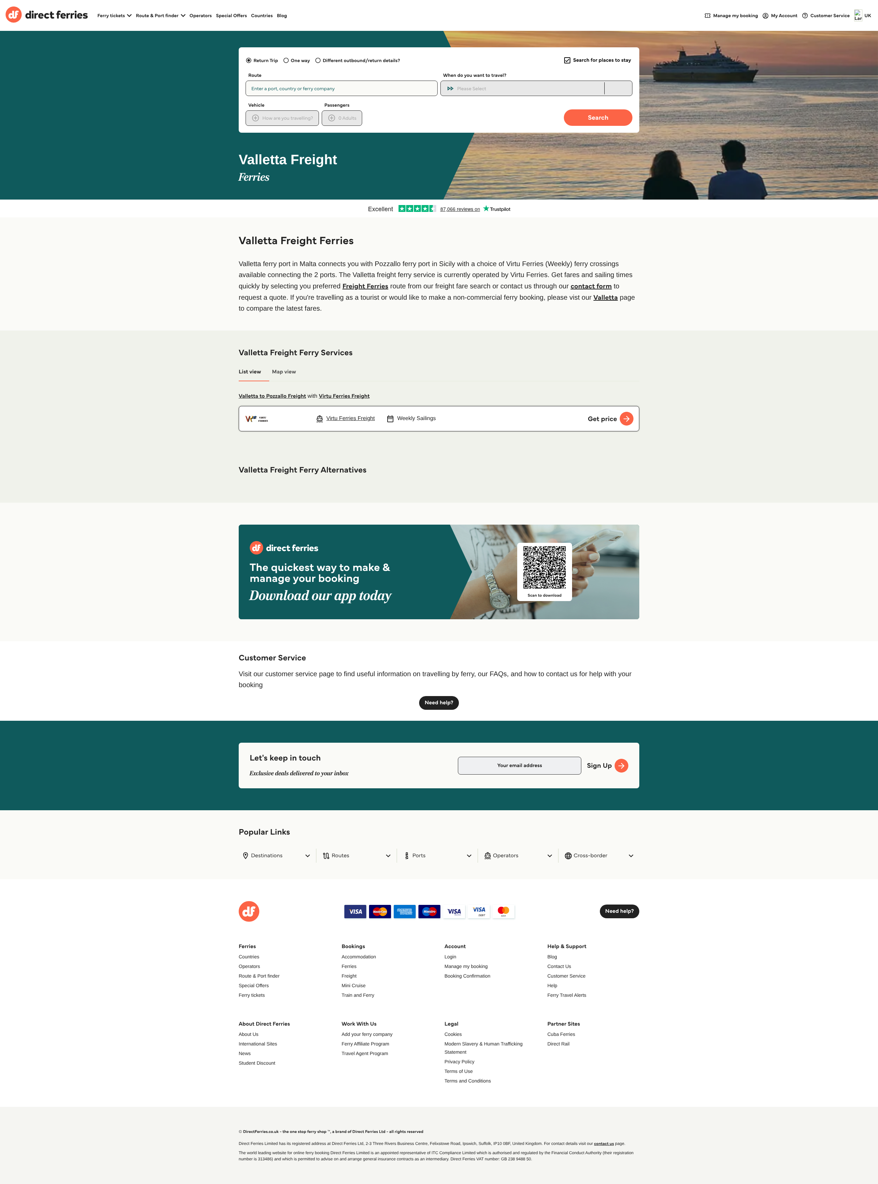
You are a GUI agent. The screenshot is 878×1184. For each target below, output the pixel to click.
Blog (282, 15)
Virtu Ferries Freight (344, 396)
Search (598, 117)
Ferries (349, 966)
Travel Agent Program (365, 1053)
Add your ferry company (367, 1034)
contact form (591, 286)
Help (552, 985)
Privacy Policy (459, 1061)
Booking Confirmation (467, 976)
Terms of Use (458, 1071)
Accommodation (359, 956)
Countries (262, 15)
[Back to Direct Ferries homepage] (46, 15)
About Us (249, 1034)
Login (450, 956)
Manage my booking (466, 966)
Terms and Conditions (467, 1081)
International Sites (258, 1044)
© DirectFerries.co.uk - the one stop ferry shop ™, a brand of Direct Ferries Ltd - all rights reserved (331, 1131)
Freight (349, 976)
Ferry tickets (252, 995)
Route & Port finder (259, 976)
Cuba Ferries (561, 1034)
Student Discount (257, 1063)
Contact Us (559, 966)
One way (300, 60)
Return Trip (265, 60)
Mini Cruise (354, 985)
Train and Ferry (358, 995)
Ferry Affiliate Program (365, 1044)
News (245, 1053)
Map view (284, 372)
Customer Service (566, 976)
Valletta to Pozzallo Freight (272, 396)
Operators (201, 15)
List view (250, 372)
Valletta (605, 297)
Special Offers (231, 15)
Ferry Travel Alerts (566, 995)
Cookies (453, 1034)
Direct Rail (558, 1044)
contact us (604, 1143)
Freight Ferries (365, 286)
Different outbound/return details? (361, 60)
